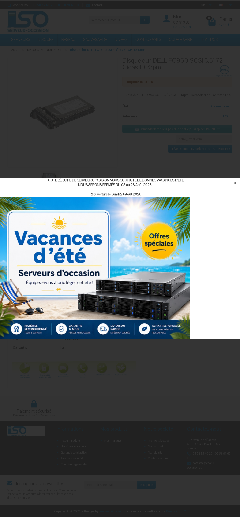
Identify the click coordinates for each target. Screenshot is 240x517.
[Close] (235, 183)
